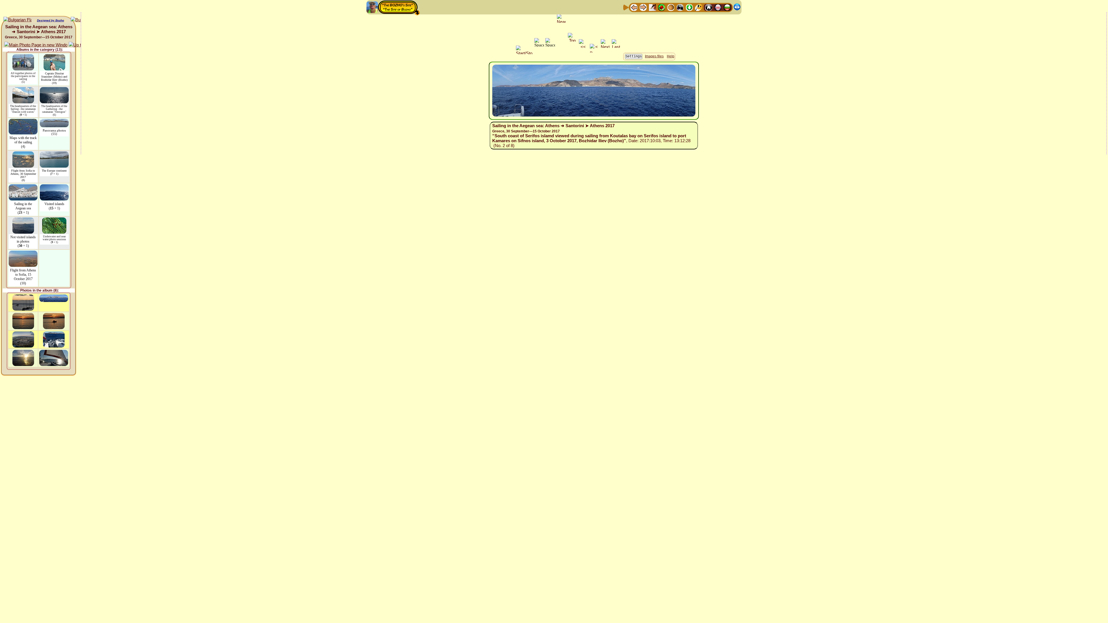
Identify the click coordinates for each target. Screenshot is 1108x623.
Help (670, 56)
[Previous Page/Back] (633, 7)
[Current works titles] (670, 7)
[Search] (698, 7)
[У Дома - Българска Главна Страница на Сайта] (727, 7)
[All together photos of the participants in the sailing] (23, 57)
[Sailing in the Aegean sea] (23, 187)
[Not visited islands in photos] (23, 220)
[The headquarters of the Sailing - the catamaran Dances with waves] (23, 90)
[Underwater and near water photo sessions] (54, 220)
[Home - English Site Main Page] (717, 7)
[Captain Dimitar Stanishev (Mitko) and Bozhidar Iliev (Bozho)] (54, 57)
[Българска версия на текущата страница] (17, 20)
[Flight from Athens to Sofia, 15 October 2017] (23, 253)
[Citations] (661, 7)
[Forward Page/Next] (643, 7)
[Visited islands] (54, 187)
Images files (654, 56)
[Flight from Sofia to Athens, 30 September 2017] (23, 154)
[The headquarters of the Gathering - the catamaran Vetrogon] (54, 90)
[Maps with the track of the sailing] (23, 121)
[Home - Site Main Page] (708, 7)
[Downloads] (689, 7)
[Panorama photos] (54, 121)
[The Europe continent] (54, 154)
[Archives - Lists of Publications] (652, 7)
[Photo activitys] (680, 7)
